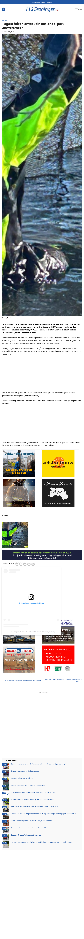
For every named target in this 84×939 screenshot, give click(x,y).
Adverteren (36, 2)
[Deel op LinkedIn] (33, 564)
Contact (49, 2)
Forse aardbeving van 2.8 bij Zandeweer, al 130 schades (31, 821)
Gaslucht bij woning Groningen (22, 778)
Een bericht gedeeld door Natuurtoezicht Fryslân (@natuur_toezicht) (31, 632)
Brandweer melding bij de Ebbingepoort (25, 771)
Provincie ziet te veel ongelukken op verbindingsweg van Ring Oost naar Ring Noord (41, 842)
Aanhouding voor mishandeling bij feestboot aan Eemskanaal (33, 799)
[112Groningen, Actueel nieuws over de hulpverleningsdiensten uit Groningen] (42, 9)
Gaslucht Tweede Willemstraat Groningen (26, 835)
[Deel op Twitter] (25, 564)
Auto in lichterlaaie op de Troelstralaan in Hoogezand (23, 681)
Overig (4, 21)
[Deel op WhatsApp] (17, 564)
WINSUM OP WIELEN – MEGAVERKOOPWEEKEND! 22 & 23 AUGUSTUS (35, 807)
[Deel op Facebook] (21, 564)
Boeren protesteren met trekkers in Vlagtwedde (29, 828)
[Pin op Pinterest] (29, 564)
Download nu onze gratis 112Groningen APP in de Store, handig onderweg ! (38, 764)
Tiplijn (43, 2)
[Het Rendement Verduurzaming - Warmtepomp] (42, 555)
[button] (3, 9)
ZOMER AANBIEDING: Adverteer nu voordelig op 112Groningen (33, 792)
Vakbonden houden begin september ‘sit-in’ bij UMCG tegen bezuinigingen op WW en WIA (44, 814)
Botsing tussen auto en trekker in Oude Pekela (28, 785)
